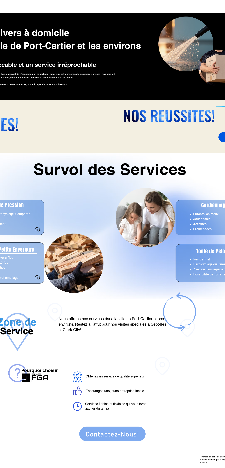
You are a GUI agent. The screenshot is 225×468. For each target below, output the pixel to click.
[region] (186, 38)
